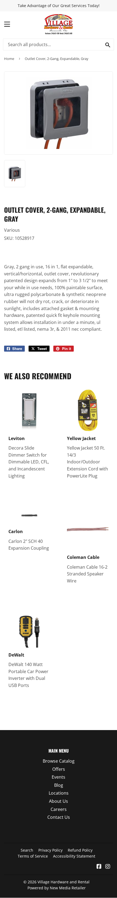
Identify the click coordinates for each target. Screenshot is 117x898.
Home (9, 58)
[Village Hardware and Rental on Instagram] (107, 867)
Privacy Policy (50, 850)
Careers (59, 809)
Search (27, 850)
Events (58, 777)
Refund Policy (80, 850)
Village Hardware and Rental (64, 881)
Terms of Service (33, 856)
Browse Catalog (59, 761)
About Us (58, 801)
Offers (58, 769)
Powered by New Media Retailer (56, 887)
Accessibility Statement (74, 856)
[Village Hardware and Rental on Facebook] (99, 867)
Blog (58, 785)
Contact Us (58, 817)
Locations (59, 793)
